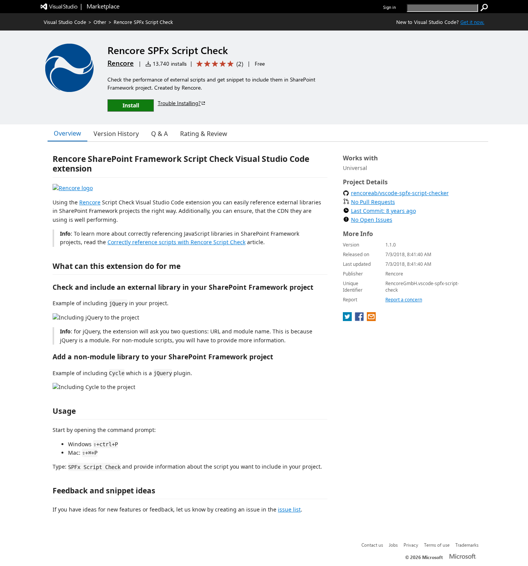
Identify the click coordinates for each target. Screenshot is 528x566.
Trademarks (467, 545)
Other (100, 22)
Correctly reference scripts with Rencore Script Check (176, 242)
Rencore (120, 63)
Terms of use (437, 545)
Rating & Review (203, 133)
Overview (67, 133)
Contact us (372, 545)
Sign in (389, 7)
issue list (289, 509)
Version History (116, 133)
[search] (484, 8)
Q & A (159, 133)
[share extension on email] (371, 318)
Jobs (393, 545)
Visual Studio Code (65, 22)
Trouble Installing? (179, 103)
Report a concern (403, 299)
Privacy (411, 545)
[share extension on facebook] (360, 318)
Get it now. (472, 22)
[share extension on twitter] (348, 318)
